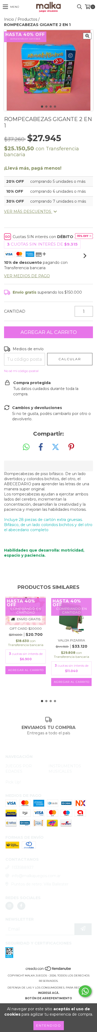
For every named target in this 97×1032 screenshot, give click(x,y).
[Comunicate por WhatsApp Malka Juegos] (85, 991)
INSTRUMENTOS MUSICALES (64, 769)
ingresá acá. (48, 993)
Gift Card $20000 (25, 628)
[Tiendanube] (48, 970)
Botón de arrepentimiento (48, 998)
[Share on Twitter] (55, 447)
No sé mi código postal (21, 371)
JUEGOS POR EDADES (18, 769)
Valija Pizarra (71, 640)
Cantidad (14, 311)
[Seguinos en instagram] (9, 906)
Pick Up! (13, 782)
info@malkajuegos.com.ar (36, 875)
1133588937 (23, 867)
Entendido (48, 1025)
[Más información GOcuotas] (84, 236)
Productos (27, 19)
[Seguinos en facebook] (21, 906)
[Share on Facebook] (40, 447)
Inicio (9, 19)
